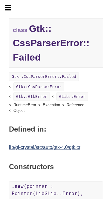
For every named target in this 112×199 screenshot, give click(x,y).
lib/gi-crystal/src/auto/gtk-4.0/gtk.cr (44, 147)
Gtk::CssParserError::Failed (44, 76)
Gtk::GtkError (31, 96)
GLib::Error (72, 96)
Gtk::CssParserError (39, 86)
